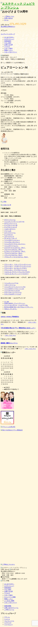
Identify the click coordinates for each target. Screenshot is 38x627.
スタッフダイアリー (10, 52)
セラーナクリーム (10, 232)
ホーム (6, 20)
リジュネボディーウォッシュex (14, 288)
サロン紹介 (7, 43)
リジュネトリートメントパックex (14, 287)
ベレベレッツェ (9, 621)
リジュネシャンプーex (11, 283)
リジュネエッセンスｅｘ (12, 242)
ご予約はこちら (9, 16)
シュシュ (7, 619)
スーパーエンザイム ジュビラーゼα (16, 305)
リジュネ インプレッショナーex (14, 221)
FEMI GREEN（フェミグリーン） (15, 303)
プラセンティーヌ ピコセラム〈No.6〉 (16, 257)
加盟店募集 (7, 606)
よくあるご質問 (9, 600)
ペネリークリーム (10, 285)
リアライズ (7, 622)
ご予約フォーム (9, 609)
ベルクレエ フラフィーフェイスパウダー (17, 272)
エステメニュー (9, 39)
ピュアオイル (8, 234)
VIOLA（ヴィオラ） (10, 309)
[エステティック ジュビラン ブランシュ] (19, 7)
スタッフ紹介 (8, 48)
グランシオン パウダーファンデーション (17, 266)
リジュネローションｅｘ (12, 240)
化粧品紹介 (7, 41)
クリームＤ (7, 231)
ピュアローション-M (10, 225)
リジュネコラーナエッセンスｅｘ (14, 244)
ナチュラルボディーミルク (12, 294)
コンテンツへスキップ (8, 34)
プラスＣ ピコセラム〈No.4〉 (13, 253)
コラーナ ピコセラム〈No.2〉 (13, 249)
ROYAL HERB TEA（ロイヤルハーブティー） (18, 307)
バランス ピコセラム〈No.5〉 (13, 255)
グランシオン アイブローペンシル (15, 270)
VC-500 (6, 301)
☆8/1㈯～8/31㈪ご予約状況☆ (10, 316)
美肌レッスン (8, 50)
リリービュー (8, 624)
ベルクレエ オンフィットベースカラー (16, 274)
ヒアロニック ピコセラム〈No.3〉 (15, 251)
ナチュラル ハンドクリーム (13, 292)
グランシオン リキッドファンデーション (17, 264)
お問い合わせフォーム (11, 607)
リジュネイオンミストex (12, 290)
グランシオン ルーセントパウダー (15, 268)
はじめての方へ (9, 37)
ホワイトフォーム (10, 219)
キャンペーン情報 (10, 597)
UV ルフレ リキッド (10, 238)
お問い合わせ (8, 18)
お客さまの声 (8, 44)
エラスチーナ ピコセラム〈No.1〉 (15, 247)
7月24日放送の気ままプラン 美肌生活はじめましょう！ (18, 328)
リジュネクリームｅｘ (11, 246)
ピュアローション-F (10, 227)
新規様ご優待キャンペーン (9, 343)
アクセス (7, 46)
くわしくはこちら (10, 335)
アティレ (7, 617)
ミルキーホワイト (10, 229)
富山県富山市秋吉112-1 (8, 26)
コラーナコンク (9, 236)
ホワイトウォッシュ (10, 223)
